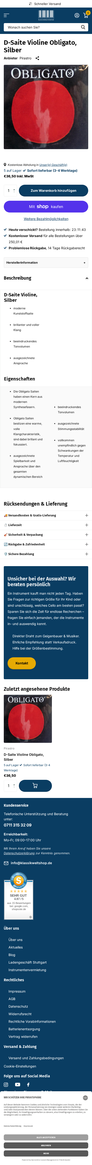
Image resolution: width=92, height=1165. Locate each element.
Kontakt (22, 663)
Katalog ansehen (6, 15)
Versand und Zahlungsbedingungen (36, 1058)
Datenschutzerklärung (19, 853)
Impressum (16, 991)
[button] (15, 186)
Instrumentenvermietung (27, 970)
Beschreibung (17, 278)
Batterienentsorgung (24, 1029)
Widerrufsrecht (20, 1014)
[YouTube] (17, 1084)
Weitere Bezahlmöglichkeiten (46, 219)
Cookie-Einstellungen (20, 1066)
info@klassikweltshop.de (31, 863)
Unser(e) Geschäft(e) (53, 165)
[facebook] (28, 1085)
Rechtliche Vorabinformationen (32, 1021)
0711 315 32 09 (18, 825)
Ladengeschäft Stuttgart (27, 962)
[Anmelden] (76, 15)
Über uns (15, 940)
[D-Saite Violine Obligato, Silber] (28, 719)
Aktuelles (15, 947)
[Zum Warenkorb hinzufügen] (35, 786)
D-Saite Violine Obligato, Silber (24, 756)
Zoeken (83, 27)
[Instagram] (6, 1085)
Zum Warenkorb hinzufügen (53, 190)
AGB (11, 999)
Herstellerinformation (22, 262)
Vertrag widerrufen (23, 1036)
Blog (11, 955)
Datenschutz (18, 1006)
